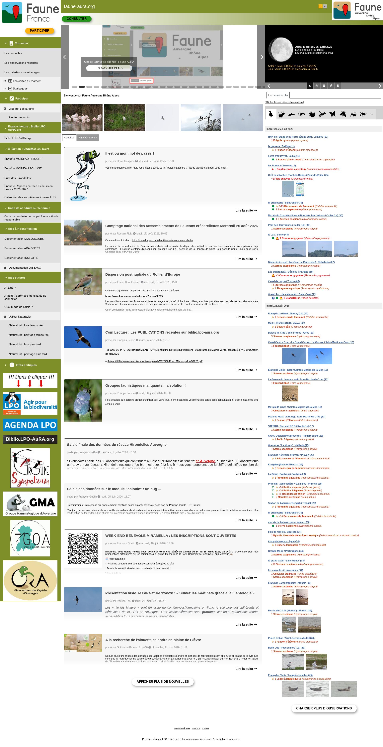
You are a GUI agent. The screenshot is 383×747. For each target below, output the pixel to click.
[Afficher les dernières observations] (284, 102)
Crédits (205, 728)
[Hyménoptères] (363, 114)
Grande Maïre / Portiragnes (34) (286, 551)
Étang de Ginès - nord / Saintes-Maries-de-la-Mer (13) (298, 370)
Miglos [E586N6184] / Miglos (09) (286, 323)
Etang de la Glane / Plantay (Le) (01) (288, 313)
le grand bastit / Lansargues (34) (286, 560)
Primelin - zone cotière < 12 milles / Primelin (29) (295, 483)
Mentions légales (182, 728)
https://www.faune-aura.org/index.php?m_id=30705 (134, 296)
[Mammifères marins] (292, 114)
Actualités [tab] (69, 137)
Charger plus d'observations (324, 708)
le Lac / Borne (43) (278, 234)
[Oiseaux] (271, 114)
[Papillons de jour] (333, 114)
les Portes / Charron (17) (282, 165)
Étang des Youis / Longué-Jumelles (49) (290, 675)
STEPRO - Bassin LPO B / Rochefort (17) (291, 426)
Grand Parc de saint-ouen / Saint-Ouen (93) (292, 294)
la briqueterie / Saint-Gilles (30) (285, 202)
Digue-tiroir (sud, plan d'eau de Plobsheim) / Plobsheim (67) (301, 262)
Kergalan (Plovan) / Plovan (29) (285, 464)
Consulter (77, 18)
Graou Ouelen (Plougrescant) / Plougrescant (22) (295, 435)
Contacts (196, 728)
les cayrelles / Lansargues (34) (285, 570)
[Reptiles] (302, 114)
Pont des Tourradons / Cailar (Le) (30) (289, 225)
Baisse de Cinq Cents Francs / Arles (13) (291, 332)
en (325, 6)
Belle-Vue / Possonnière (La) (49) (286, 647)
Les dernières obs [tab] (278, 95)
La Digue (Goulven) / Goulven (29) (287, 474)
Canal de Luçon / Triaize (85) (284, 281)
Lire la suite (245, 210)
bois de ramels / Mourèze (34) (284, 531)
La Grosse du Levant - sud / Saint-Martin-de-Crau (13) (298, 379)
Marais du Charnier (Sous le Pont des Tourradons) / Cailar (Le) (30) (305, 215)
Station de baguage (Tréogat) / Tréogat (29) (292, 503)
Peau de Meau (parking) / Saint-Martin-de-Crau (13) (296, 416)
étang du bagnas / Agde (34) (284, 541)
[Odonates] (322, 114)
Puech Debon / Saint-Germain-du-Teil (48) (291, 638)
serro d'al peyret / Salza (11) (284, 156)
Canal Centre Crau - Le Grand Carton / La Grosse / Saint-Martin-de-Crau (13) (311, 342)
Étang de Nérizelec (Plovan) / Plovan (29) (291, 455)
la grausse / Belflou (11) (281, 146)
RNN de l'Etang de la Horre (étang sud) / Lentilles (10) (298, 136)
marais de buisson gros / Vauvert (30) (289, 522)
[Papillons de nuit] (343, 114)
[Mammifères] (281, 114)
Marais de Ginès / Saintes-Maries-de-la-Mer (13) (295, 407)
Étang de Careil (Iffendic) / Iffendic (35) (289, 583)
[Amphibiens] (312, 114)
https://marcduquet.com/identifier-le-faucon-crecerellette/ (162, 240)
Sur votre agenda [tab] (87, 137)
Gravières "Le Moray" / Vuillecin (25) (288, 445)
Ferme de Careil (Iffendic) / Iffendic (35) (290, 610)
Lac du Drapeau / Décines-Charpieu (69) (290, 271)
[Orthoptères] (353, 114)
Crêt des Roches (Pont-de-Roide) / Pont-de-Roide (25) (298, 175)
